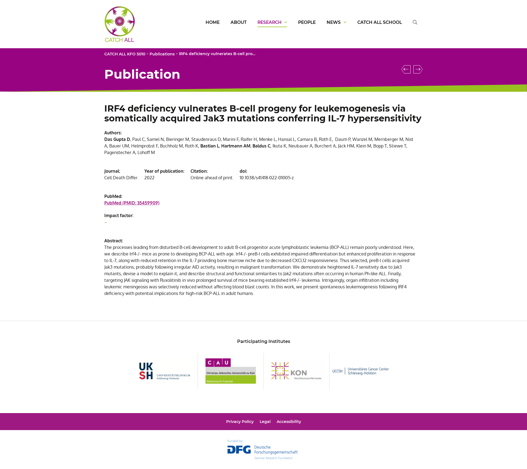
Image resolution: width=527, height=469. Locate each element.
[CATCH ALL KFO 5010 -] (119, 39)
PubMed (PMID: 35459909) (131, 203)
